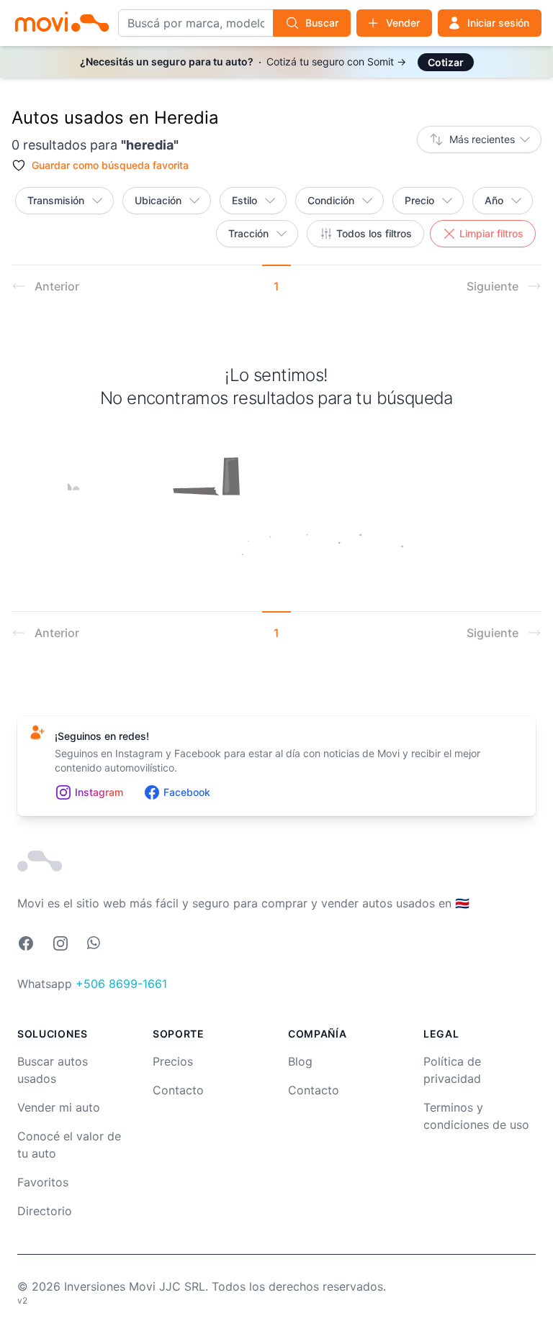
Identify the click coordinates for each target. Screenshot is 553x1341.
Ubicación (158, 200)
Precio (419, 200)
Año (494, 200)
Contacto (178, 1090)
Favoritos (42, 1182)
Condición (330, 200)
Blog (300, 1061)
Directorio (44, 1211)
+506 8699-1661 (121, 983)
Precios (173, 1061)
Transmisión (55, 200)
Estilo (244, 200)
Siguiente (492, 286)
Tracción (248, 233)
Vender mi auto (58, 1107)
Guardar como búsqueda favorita (110, 165)
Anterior (57, 286)
